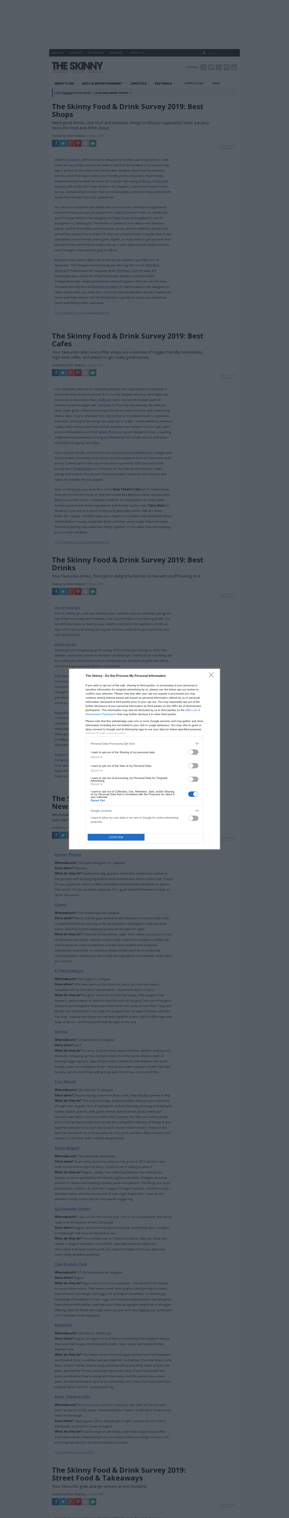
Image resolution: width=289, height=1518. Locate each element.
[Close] (212, 676)
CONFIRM (116, 837)
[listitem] (144, 743)
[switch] (193, 752)
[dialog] (144, 759)
